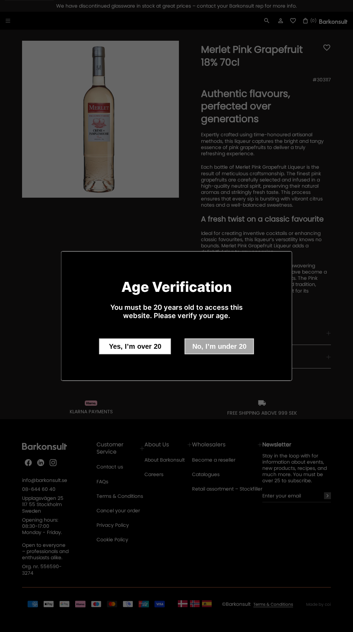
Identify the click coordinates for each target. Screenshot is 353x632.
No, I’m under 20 (219, 346)
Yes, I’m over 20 (135, 346)
